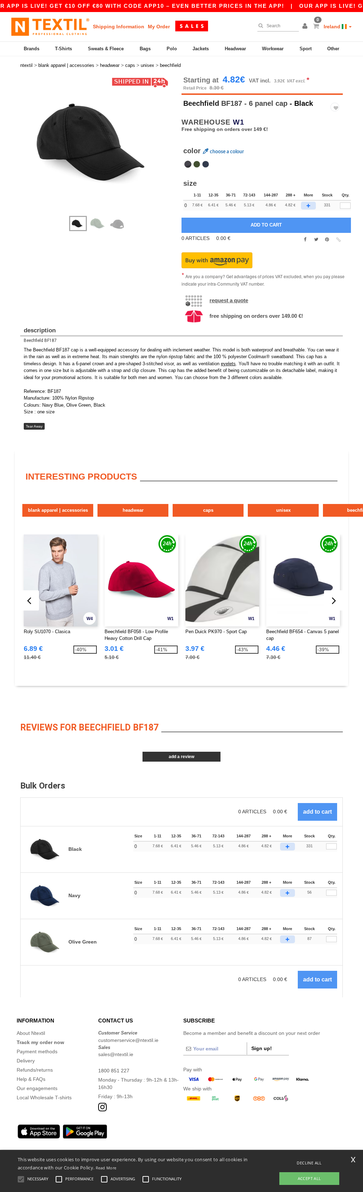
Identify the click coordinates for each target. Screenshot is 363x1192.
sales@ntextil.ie (115, 1054)
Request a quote (229, 300)
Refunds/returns (35, 1070)
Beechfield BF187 (40, 340)
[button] (305, 26)
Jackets (200, 48)
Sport (306, 48)
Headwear (235, 48)
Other (333, 48)
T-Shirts (63, 48)
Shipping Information (118, 26)
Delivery (26, 1061)
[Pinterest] (327, 239)
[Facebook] (305, 239)
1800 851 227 (113, 1070)
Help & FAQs (31, 1079)
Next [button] (103, 149)
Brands (31, 48)
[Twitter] (316, 239)
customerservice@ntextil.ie (128, 1040)
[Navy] (205, 164)
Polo (172, 48)
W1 (238, 122)
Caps (208, 510)
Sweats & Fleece (106, 48)
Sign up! (261, 1048)
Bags (145, 48)
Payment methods (37, 1051)
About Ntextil (31, 1033)
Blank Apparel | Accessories (58, 510)
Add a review (181, 756)
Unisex (283, 510)
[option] (98, 142)
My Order (159, 26)
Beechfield (201, 103)
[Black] (187, 164)
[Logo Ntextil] (50, 26)
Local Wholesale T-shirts (44, 1097)
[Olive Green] (196, 164)
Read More (106, 1167)
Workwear (273, 48)
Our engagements (37, 1088)
